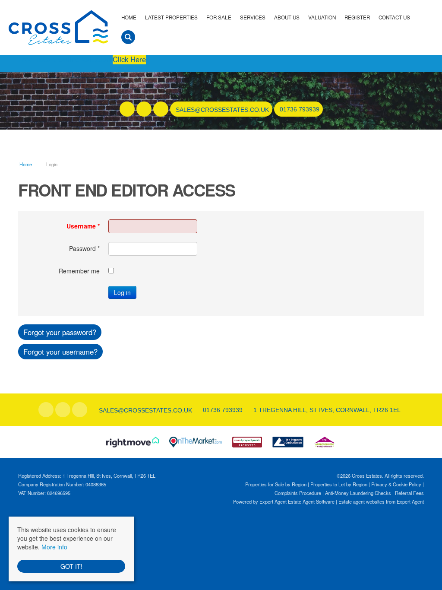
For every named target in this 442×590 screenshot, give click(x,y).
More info (54, 546)
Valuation (322, 17)
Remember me (79, 270)
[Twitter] (144, 109)
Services (252, 17)
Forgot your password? (59, 332)
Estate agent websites (361, 501)
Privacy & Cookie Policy (396, 484)
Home (128, 17)
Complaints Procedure (298, 492)
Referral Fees (409, 492)
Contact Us (394, 17)
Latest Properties (171, 17)
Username (83, 226)
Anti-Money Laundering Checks (358, 492)
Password (84, 248)
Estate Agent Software (311, 501)
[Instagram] (160, 109)
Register (357, 17)
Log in (122, 292)
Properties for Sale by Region (275, 484)
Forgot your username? (60, 351)
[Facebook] (127, 109)
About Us (287, 17)
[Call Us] (279, 109)
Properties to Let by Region (338, 484)
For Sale (218, 17)
